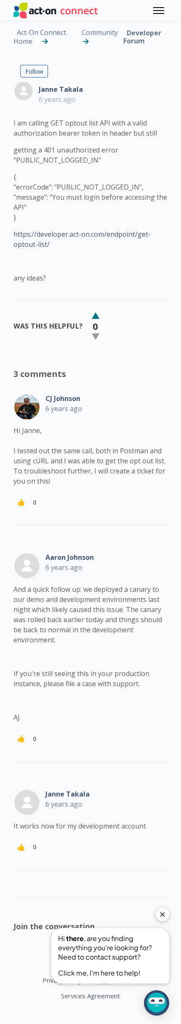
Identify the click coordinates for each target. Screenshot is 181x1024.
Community (100, 32)
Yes (95, 316)
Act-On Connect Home (39, 37)
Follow (34, 71)
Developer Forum (142, 36)
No (95, 336)
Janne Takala (61, 89)
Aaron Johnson (69, 557)
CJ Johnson (62, 398)
